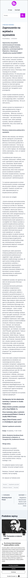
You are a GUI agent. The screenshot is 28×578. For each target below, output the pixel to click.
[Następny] (24, 533)
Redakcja (7, 38)
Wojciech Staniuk (7, 487)
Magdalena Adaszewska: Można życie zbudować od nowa (22, 500)
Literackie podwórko (8, 24)
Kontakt (17, 10)
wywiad (16, 487)
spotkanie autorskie (14, 484)
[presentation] (14, 526)
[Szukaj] (22, 15)
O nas (10, 10)
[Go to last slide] (4, 533)
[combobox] (11, 15)
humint (5, 484)
